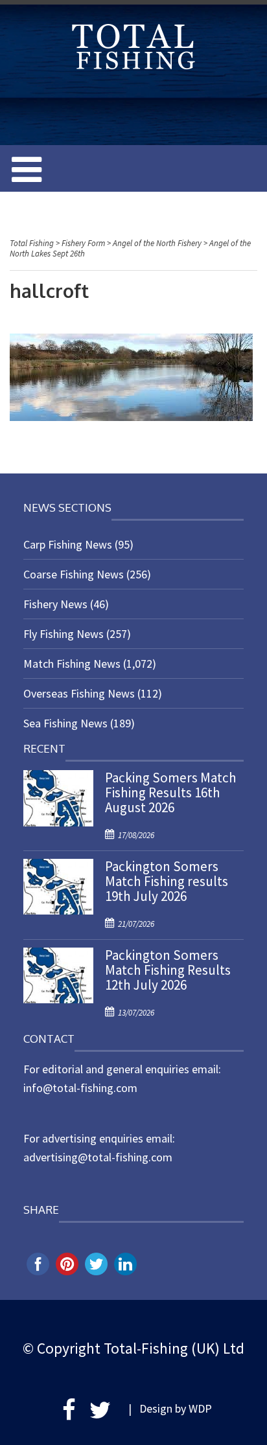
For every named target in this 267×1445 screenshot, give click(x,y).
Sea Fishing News (65, 723)
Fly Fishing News (63, 633)
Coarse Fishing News (73, 574)
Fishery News (55, 604)
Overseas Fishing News (79, 693)
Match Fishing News (72, 663)
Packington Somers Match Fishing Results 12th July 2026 (168, 970)
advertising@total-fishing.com (97, 1157)
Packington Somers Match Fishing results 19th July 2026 (166, 881)
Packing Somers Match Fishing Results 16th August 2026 (171, 792)
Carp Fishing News (67, 544)
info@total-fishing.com (80, 1087)
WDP (200, 1408)
